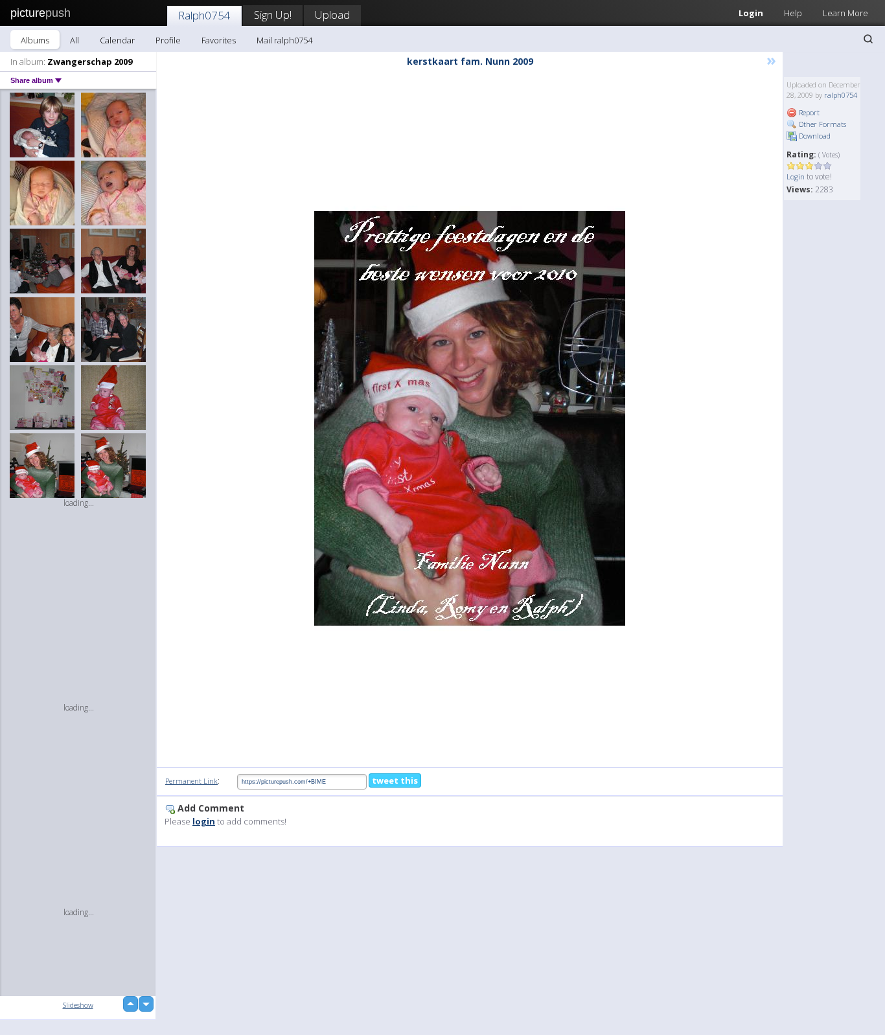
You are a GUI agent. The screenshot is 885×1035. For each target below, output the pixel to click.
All (74, 40)
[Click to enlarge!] (470, 418)
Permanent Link (191, 781)
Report (808, 112)
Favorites (218, 40)
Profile (168, 40)
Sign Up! (273, 14)
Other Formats (821, 124)
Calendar (117, 40)
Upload (332, 14)
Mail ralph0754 (284, 40)
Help (793, 13)
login (203, 821)
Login (751, 13)
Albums (35, 40)
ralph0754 (840, 95)
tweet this (395, 780)
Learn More (845, 13)
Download (814, 136)
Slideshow (78, 1005)
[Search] (868, 38)
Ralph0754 (204, 15)
